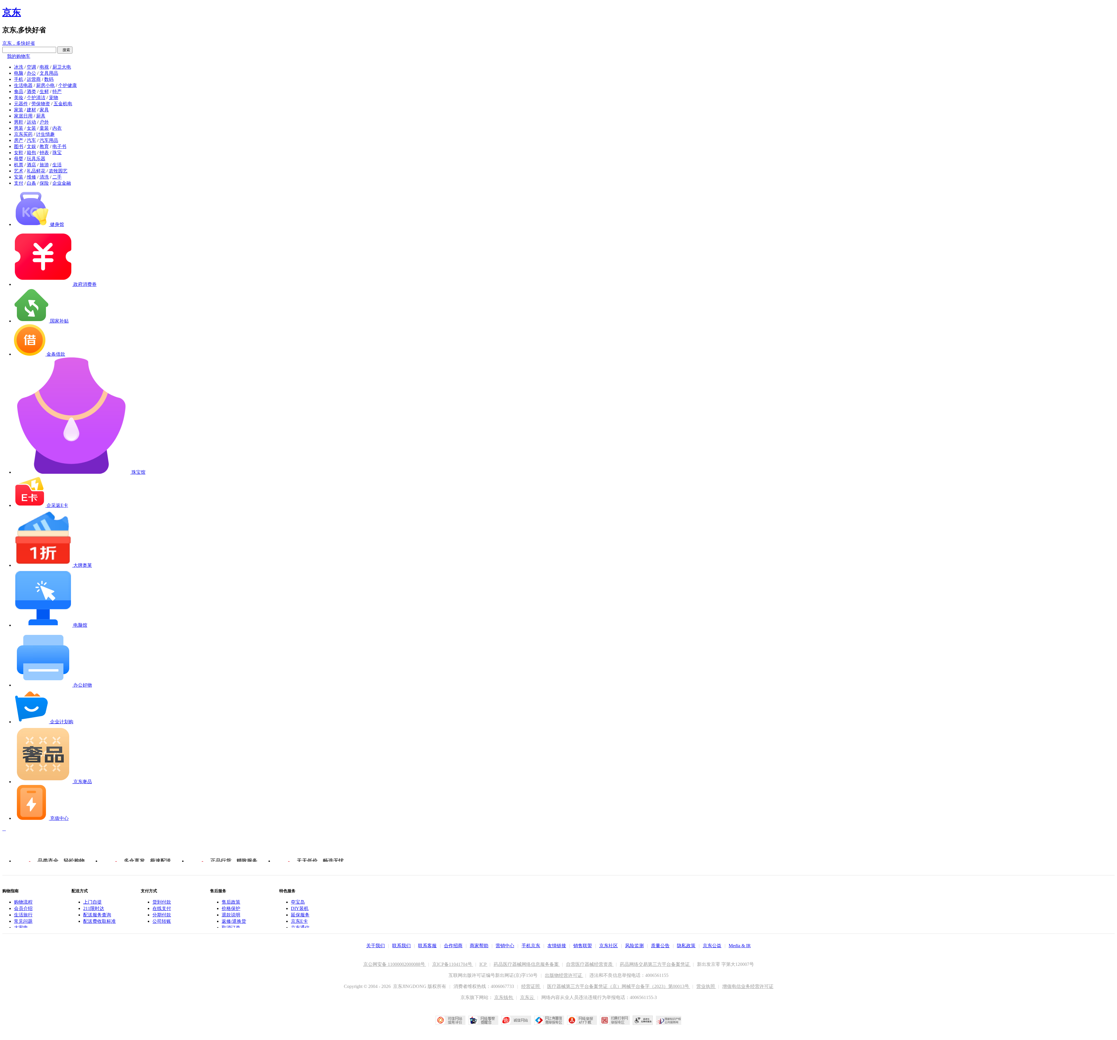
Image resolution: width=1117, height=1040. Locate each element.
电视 (44, 67)
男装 (18, 128)
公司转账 (161, 921)
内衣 (57, 128)
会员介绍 (23, 908)
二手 (57, 176)
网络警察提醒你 (483, 1020)
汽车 (31, 140)
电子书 (59, 146)
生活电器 (23, 85)
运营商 (34, 79)
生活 (57, 164)
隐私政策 (686, 945)
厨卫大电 (61, 67)
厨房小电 (45, 85)
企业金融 (61, 183)
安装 (18, 176)
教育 (44, 146)
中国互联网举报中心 (549, 1020)
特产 (57, 91)
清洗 (44, 176)
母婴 (18, 158)
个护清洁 (36, 97)
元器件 (21, 103)
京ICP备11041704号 (452, 964)
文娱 (31, 146)
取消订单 (231, 927)
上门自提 (92, 902)
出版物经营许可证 (564, 975)
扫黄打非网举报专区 (615, 1020)
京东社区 (608, 945)
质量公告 (660, 945)
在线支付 (161, 908)
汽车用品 (49, 140)
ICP (483, 964)
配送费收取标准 (99, 921)
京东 (11, 12)
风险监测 (634, 945)
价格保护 (231, 908)
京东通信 (300, 927)
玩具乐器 (36, 158)
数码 (49, 79)
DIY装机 (300, 908)
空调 (31, 67)
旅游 (44, 164)
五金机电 (63, 103)
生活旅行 (23, 914)
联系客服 (427, 945)
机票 (18, 164)
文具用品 (49, 73)
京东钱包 (504, 997)
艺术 (18, 170)
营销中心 (505, 945)
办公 (31, 73)
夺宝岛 (298, 902)
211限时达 (93, 908)
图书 (18, 146)
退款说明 (231, 914)
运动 (31, 122)
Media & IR (740, 945)
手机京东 (531, 945)
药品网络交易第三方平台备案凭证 (655, 964)
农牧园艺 (58, 170)
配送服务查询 (97, 914)
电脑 (18, 73)
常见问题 (23, 921)
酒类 (31, 91)
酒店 (31, 164)
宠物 (53, 97)
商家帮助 (479, 945)
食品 (18, 91)
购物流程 (23, 902)
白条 (31, 183)
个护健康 (67, 85)
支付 (18, 183)
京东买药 (23, 134)
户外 (44, 122)
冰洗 (18, 67)
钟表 (44, 152)
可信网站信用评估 (450, 1020)
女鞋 (18, 152)
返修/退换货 (234, 921)
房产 (18, 140)
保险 (44, 183)
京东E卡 (299, 921)
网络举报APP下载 (582, 1020)
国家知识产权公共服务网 (669, 1020)
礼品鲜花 (36, 170)
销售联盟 (582, 945)
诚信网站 (516, 1020)
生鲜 (44, 91)
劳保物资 (40, 103)
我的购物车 (18, 56)
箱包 (31, 152)
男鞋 (18, 122)
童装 (44, 128)
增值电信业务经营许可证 (747, 986)
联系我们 (401, 945)
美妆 (18, 97)
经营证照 (531, 986)
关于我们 (375, 945)
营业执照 (706, 986)
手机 (18, 79)
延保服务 (300, 914)
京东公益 (712, 945)
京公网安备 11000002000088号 (394, 964)
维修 (31, 176)
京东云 (527, 997)
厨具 (40, 115)
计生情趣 (45, 134)
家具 (44, 109)
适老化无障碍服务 (643, 1020)
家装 (18, 109)
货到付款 (161, 902)
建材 (31, 109)
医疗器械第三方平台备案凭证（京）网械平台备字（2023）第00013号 (618, 986)
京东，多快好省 (18, 43)
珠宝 (57, 152)
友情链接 (556, 945)
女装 (31, 128)
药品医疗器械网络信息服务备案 (527, 964)
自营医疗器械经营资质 (590, 964)
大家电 (21, 927)
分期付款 (161, 914)
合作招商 (453, 945)
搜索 (65, 50)
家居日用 (23, 115)
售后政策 (231, 902)
